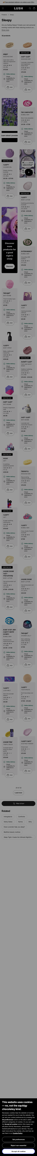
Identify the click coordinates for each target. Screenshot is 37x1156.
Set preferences (18, 1139)
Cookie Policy (17, 1133)
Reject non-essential (18, 1145)
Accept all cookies (18, 1151)
